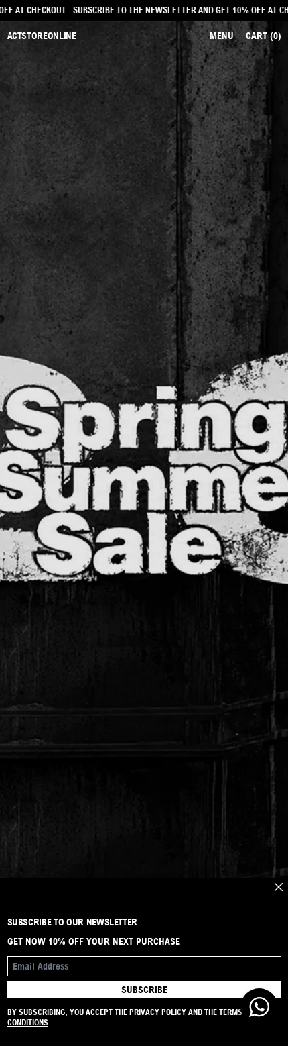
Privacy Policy (157, 1012)
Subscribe (144, 989)
